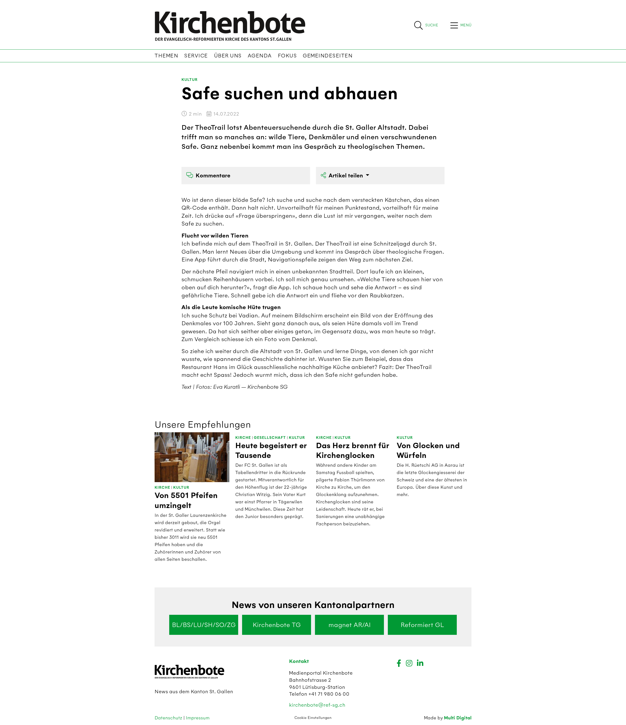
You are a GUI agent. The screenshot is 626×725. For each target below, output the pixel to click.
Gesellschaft (270, 437)
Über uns (228, 56)
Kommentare (213, 175)
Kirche (162, 487)
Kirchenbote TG (277, 625)
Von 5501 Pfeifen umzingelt (186, 500)
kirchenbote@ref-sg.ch (317, 705)
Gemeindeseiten (327, 56)
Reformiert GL (422, 625)
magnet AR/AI (349, 625)
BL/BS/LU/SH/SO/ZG (204, 625)
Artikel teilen (346, 175)
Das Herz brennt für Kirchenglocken (352, 450)
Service (196, 56)
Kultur (189, 79)
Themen (166, 56)
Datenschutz (169, 718)
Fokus (287, 56)
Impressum (198, 718)
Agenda (260, 56)
